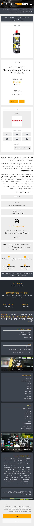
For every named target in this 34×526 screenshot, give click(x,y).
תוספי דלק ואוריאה (26, 461)
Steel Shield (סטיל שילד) (22, 484)
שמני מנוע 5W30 (26, 459)
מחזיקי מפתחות (14, 477)
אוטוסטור (31, 10)
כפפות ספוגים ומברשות (9, 461)
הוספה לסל (14, 101)
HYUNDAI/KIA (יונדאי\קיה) (10, 465)
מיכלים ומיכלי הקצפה (25, 479)
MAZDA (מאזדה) (24, 482)
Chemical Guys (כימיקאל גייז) (14, 459)
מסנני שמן (26, 475)
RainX (28, 469)
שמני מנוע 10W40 (26, 471)
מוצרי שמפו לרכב (10, 482)
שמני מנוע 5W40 (26, 467)
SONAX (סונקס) (20, 463)
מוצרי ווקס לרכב (7, 469)
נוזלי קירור (27, 465)
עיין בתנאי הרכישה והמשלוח (12, 273)
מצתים (12, 471)
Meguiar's (27, 463)
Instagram (17, 450)
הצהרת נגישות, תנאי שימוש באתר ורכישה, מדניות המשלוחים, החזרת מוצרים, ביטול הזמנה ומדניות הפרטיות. (17, 492)
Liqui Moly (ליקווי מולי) (16, 467)
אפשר (17, 516)
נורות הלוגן (15, 469)
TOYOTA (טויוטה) (7, 473)
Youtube (28, 450)
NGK (5, 459)
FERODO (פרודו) (18, 461)
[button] (31, 4)
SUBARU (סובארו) (8, 479)
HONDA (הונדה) (15, 473)
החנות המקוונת (24, 10)
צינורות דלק (6, 471)
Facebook (7, 450)
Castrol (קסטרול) (9, 475)
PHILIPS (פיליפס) (16, 479)
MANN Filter (7, 477)
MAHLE (14, 463)
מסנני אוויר (20, 465)
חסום (17, 521)
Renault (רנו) (22, 469)
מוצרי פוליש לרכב (7, 10)
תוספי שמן (18, 471)
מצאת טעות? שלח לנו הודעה (17, 213)
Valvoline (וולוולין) (8, 463)
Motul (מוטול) (7, 467)
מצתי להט (18, 475)
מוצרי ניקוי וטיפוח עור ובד (25, 473)
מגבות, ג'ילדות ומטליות (25, 477)
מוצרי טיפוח (16, 10)
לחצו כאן (17, 237)
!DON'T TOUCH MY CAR (17, 369)
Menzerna (15, 94)
